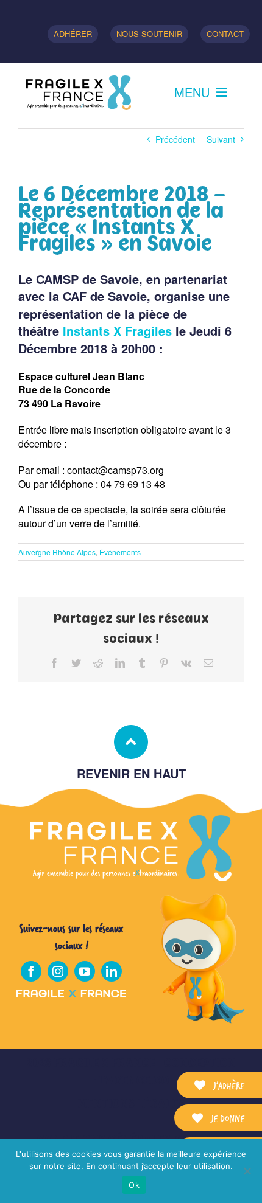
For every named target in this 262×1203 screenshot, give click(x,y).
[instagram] (58, 971)
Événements (120, 552)
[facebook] (31, 971)
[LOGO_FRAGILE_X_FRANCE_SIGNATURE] (78, 92)
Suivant (221, 139)
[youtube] (84, 971)
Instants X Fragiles (117, 330)
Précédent (175, 139)
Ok (134, 1185)
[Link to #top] (131, 742)
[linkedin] (111, 971)
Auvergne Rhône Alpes (57, 552)
